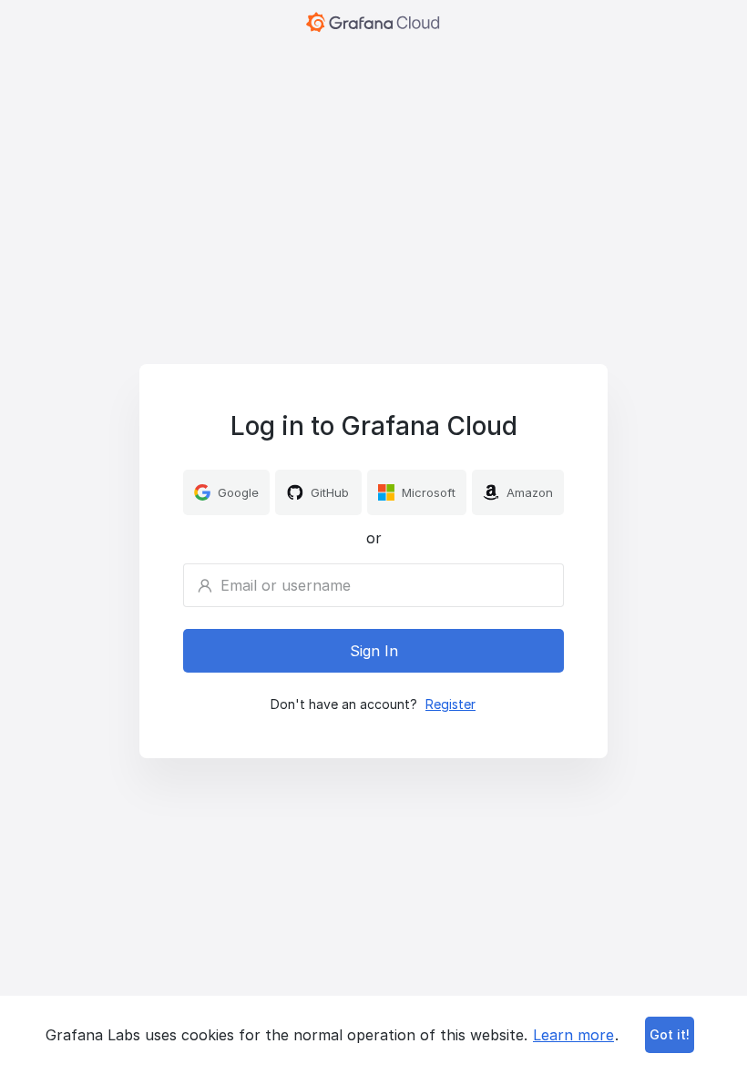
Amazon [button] (530, 492)
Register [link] (450, 704)
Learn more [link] (573, 1035)
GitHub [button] (330, 492)
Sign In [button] (374, 651)
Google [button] (238, 492)
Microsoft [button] (428, 492)
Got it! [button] (670, 1034)
